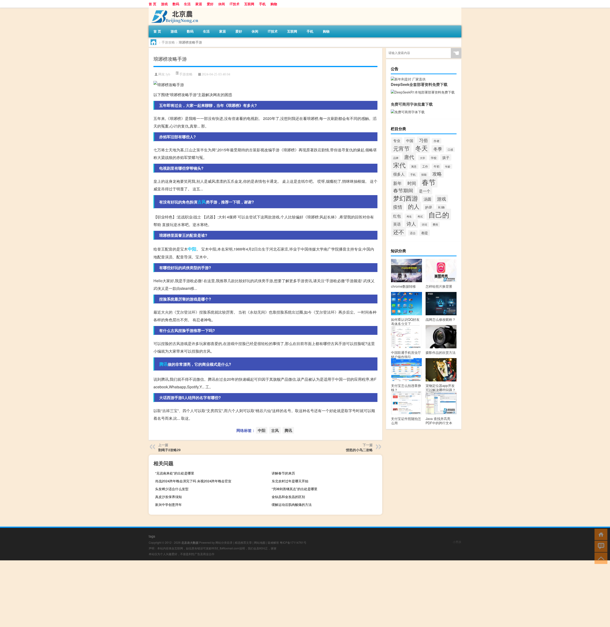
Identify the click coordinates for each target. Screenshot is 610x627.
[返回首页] (600, 534)
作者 (436, 141)
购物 (273, 3)
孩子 (445, 157)
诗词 (424, 224)
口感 (450, 149)
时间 (411, 183)
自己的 (438, 214)
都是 (424, 232)
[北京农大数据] (174, 9)
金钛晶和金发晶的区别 (288, 496)
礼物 (441, 207)
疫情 (397, 206)
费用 (435, 224)
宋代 (399, 164)
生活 (187, 3)
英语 (397, 224)
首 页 (152, 3)
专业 (396, 140)
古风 (201, 202)
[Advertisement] (143, 593)
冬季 (437, 149)
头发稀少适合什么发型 (171, 488)
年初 (436, 166)
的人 (413, 206)
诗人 (411, 223)
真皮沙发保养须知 (168, 496)
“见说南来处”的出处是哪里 (174, 473)
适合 (413, 233)
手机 (262, 3)
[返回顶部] (600, 558)
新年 (397, 183)
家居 (198, 3)
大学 (422, 158)
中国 (409, 140)
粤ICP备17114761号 (293, 542)
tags (152, 536)
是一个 (424, 191)
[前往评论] (600, 546)
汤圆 (427, 199)
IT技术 (234, 3)
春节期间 (403, 190)
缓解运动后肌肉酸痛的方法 (292, 504)
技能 (424, 174)
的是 (428, 207)
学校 (434, 158)
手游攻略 (168, 42)
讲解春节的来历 (283, 473)
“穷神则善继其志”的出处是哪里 (294, 488)
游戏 (164, 3)
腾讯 (163, 364)
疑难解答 (273, 542)
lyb (168, 74)
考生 (409, 216)
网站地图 (259, 542)
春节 (429, 182)
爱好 (210, 3)
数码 (176, 3)
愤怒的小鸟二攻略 (359, 449)
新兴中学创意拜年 (168, 504)
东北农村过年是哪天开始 (290, 481)
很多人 (399, 174)
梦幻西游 (405, 197)
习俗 (423, 140)
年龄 (447, 166)
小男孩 (457, 542)
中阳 (192, 249)
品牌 (395, 158)
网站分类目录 (224, 542)
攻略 (437, 173)
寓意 (414, 166)
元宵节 (401, 148)
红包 (397, 216)
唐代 (409, 156)
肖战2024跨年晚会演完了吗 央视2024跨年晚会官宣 (193, 481)
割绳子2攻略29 (169, 449)
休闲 (221, 3)
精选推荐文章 (243, 542)
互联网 (249, 3)
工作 (425, 166)
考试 (420, 216)
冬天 (421, 147)
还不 (398, 232)
